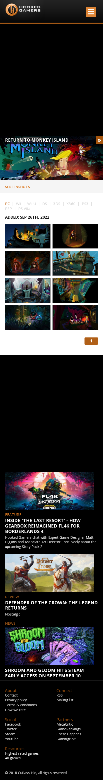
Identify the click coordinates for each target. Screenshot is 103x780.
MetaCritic (64, 724)
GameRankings (68, 729)
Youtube (11, 739)
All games (13, 758)
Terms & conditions (21, 704)
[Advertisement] (51, 80)
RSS (59, 695)
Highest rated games (22, 753)
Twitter (10, 729)
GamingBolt (66, 739)
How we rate (15, 709)
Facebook (13, 724)
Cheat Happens (68, 734)
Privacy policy (16, 700)
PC (7, 203)
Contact (11, 695)
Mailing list (65, 700)
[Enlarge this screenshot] (27, 236)
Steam (10, 734)
